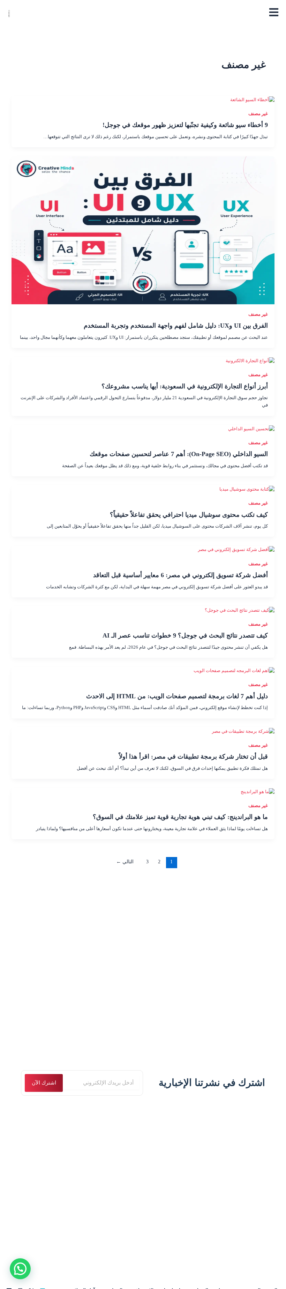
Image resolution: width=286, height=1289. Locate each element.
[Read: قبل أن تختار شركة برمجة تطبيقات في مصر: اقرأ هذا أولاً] (243, 731)
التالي (125, 861)
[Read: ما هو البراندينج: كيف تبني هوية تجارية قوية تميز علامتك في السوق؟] (257, 791)
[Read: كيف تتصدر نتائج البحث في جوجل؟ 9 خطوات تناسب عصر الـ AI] (239, 610)
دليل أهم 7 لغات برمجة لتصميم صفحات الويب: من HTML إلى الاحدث (177, 696)
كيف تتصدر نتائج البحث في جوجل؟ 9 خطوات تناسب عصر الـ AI (185, 635)
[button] (20, 1268)
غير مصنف (258, 113)
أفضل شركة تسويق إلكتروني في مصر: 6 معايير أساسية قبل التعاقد (180, 575)
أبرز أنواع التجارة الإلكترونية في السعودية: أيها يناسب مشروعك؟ (184, 386)
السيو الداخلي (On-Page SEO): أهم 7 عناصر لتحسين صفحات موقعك (179, 453)
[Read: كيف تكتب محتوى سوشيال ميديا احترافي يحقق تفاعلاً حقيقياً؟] (246, 489)
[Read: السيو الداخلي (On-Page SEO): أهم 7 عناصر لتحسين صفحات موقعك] (251, 428)
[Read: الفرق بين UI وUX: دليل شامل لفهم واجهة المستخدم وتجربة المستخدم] (143, 230)
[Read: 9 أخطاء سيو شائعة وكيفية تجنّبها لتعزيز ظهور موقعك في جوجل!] (252, 99)
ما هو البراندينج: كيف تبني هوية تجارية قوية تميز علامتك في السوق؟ (180, 816)
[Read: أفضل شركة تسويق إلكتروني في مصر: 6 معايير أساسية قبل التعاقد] (236, 549)
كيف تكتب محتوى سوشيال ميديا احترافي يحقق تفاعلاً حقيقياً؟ (189, 514)
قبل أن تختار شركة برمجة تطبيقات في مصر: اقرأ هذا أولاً (193, 756)
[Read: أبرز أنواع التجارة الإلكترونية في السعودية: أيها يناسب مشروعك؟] (250, 360)
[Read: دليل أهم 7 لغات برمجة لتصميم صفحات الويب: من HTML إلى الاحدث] (234, 670)
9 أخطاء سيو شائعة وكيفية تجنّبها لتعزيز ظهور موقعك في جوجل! (185, 124)
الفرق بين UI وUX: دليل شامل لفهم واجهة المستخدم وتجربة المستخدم (176, 325)
